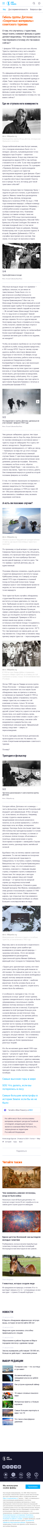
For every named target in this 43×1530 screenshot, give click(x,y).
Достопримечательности (18, 9)
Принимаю (33, 1487)
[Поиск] (34, 3)
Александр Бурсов (9, 1138)
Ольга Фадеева (7, 1279)
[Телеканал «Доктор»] (21, 1475)
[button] (5, 255)
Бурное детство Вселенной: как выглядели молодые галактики (21, 1238)
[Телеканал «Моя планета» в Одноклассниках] (8, 1467)
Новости (7, 1311)
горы (15, 1141)
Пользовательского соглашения (14, 1515)
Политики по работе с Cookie (12, 1519)
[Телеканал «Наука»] (5, 1475)
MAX (31, 1110)
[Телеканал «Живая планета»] (13, 1475)
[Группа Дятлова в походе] (38, 245)
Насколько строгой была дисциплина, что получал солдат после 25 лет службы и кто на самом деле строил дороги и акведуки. (20, 1202)
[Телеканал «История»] (28, 1475)
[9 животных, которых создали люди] (21, 1265)
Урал (20, 1141)
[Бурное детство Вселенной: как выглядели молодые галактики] (21, 1221)
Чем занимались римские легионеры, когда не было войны (19, 1194)
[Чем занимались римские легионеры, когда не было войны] (21, 1177)
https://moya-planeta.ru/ (10, 1498)
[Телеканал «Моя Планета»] (11, 3)
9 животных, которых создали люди (18, 1283)
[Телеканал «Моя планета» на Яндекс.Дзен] (4, 1467)
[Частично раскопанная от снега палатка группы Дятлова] (38, 763)
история (8, 1141)
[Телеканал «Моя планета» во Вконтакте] (11, 1467)
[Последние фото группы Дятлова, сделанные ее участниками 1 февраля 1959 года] (38, 391)
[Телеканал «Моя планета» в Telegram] (15, 1467)
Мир (4, 9)
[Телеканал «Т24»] (36, 1475)
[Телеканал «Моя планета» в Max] (19, 1467)
